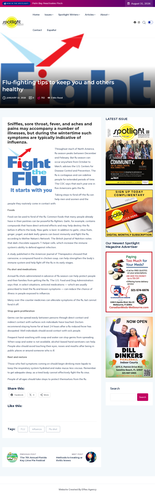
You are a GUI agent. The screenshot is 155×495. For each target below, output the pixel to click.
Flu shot (53, 429)
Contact (37, 30)
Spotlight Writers (68, 14)
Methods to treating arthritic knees (69, 459)
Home (36, 14)
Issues (48, 14)
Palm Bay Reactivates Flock (47, 3)
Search (115, 388)
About (104, 14)
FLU (23, 429)
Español (51, 30)
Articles (89, 14)
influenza (37, 429)
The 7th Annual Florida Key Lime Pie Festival (33, 459)
